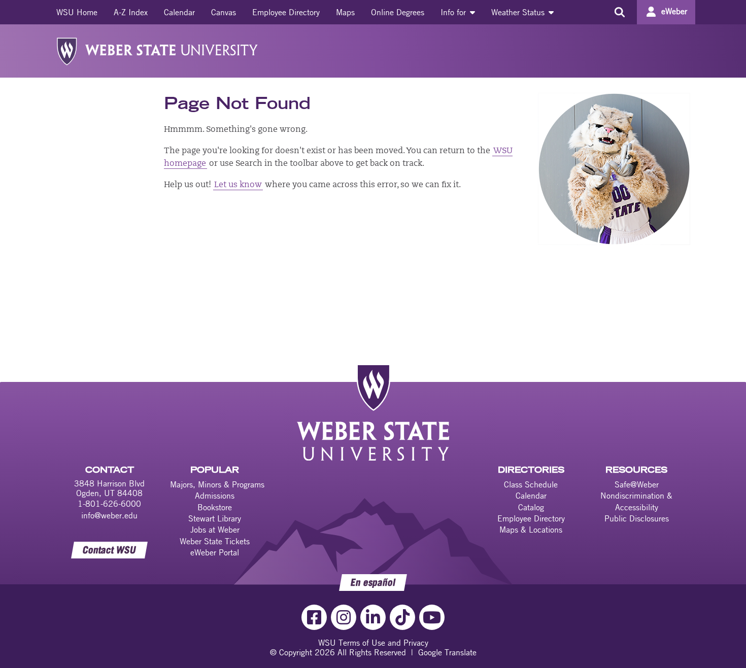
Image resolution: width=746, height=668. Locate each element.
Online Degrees (397, 12)
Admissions (214, 495)
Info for (454, 12)
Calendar (179, 12)
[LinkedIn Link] (373, 617)
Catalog (531, 507)
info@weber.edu (109, 515)
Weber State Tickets (215, 541)
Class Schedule (531, 484)
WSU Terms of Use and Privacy (373, 643)
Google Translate (447, 652)
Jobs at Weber (215, 529)
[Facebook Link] (314, 617)
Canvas (223, 12)
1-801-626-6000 (109, 504)
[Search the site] (619, 12)
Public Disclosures (636, 518)
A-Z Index (131, 12)
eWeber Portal (214, 552)
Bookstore (214, 507)
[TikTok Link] (402, 617)
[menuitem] (77, 12)
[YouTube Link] (432, 617)
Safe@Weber (637, 484)
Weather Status (519, 12)
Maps (345, 12)
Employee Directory (286, 12)
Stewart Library (214, 518)
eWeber (674, 11)
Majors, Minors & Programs (217, 484)
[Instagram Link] (343, 617)
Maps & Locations (530, 529)
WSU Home (76, 12)
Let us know (238, 185)
